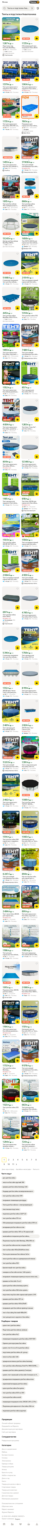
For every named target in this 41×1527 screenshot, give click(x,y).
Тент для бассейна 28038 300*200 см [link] (9, 543)
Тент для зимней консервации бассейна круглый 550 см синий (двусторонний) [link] (30, 165)
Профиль (37, 1524)
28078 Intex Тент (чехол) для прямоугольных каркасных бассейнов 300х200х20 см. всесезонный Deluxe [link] (29, 728)
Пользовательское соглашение (12, 1503)
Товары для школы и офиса (11, 1484)
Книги (4, 1481)
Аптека (4, 1469)
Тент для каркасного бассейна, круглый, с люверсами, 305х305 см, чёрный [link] (29, 915)
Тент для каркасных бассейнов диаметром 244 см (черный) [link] (10, 1030)
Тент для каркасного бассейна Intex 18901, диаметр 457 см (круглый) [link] (29, 991)
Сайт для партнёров (9, 1432)
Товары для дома (8, 1466)
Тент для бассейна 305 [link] (30, 316)
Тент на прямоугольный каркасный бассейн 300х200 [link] (30, 543)
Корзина (29, 1524)
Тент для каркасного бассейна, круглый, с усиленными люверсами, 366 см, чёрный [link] (10, 353)
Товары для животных (9, 1490)
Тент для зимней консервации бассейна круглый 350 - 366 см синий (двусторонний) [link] (30, 1069)
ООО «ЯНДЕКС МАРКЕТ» (16, 1516)
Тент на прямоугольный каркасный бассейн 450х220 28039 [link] (30, 281)
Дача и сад (5, 1478)
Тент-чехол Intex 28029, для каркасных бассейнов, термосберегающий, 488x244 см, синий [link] (11, 915)
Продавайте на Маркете (10, 1426)
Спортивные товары (9, 1487)
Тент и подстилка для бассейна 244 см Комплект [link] (29, 765)
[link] (9, 1178)
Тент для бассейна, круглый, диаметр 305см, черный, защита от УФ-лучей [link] (30, 1145)
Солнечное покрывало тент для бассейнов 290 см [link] (10, 656)
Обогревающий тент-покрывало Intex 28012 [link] (29, 47)
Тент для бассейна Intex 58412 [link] (9, 615)
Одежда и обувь (7, 1464)
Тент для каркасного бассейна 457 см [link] (10, 803)
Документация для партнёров (12, 1429)
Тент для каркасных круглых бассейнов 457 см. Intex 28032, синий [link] (11, 165)
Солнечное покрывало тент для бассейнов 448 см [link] (10, 281)
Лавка (12, 1524)
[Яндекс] (17, 1519)
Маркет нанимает (8, 1509)
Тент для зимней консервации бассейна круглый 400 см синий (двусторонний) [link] (11, 765)
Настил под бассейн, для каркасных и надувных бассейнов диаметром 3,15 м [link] (29, 877)
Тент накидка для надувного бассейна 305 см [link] (10, 502)
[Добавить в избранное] (17, 19)
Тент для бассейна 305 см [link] (11, 1108)
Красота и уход (7, 1472)
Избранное (20, 1524)
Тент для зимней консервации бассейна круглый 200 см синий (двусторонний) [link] (30, 578)
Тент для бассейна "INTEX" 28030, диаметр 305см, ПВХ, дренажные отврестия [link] (29, 803)
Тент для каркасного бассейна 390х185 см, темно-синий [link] (10, 125)
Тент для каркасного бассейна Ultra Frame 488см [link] (29, 616)
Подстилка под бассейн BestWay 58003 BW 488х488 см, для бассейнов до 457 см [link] (11, 47)
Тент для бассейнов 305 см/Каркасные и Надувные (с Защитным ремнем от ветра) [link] (11, 204)
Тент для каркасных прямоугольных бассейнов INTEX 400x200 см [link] (10, 1145)
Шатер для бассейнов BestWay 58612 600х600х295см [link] (10, 242)
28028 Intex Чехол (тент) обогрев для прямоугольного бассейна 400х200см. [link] (10, 691)
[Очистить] (32, 8)
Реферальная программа (10, 1440)
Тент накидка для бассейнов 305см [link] (9, 728)
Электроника (6, 1461)
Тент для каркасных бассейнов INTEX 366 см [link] (29, 953)
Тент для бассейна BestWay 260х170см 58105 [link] (10, 316)
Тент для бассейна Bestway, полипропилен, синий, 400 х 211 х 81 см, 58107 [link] (11, 1069)
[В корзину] (17, 38)
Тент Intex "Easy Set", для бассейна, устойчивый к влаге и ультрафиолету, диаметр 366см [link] (29, 428)
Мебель (4, 1452)
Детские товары (7, 1496)
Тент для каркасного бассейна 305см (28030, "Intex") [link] (10, 465)
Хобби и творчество (9, 1475)
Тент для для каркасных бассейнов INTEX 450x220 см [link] (10, 953)
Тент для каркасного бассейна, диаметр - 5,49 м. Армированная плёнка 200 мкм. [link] (10, 428)
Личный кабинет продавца (11, 1423)
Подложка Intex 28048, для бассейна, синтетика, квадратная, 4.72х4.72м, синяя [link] (11, 991)
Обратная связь (7, 1506)
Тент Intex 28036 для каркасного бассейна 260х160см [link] (29, 502)
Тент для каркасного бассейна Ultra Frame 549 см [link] (29, 465)
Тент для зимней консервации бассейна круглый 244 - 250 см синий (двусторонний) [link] (11, 877)
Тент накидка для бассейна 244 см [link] (28, 391)
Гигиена (4, 1458)
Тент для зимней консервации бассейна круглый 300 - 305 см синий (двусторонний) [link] (30, 353)
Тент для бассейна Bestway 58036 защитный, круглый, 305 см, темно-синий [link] (29, 204)
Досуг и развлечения (9, 1449)
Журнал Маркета (8, 1512)
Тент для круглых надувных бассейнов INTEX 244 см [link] (29, 1108)
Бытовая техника (8, 1455)
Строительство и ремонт (10, 1493)
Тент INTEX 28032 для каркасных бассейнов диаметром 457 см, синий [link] (29, 242)
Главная (4, 1524)
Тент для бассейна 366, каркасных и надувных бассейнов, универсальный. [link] (11, 840)
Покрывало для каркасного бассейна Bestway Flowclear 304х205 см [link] (29, 125)
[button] (37, 8)
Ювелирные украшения (10, 1499)
